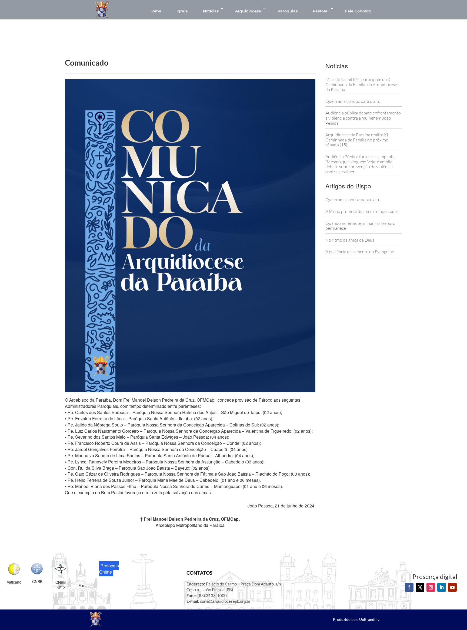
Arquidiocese (248, 11)
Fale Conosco (358, 11)
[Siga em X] (420, 587)
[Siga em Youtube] (452, 587)
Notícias (211, 11)
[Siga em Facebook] (409, 587)
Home (155, 11)
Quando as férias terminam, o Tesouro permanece (360, 226)
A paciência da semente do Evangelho (359, 251)
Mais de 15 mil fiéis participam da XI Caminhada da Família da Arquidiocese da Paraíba (361, 84)
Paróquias (288, 11)
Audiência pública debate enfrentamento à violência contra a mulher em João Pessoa (363, 118)
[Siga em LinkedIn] (441, 587)
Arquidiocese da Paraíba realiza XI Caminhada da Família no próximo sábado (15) (356, 139)
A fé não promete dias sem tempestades (362, 211)
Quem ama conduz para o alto (353, 101)
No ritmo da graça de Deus (349, 240)
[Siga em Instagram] (430, 587)
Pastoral (321, 11)
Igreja (182, 11)
